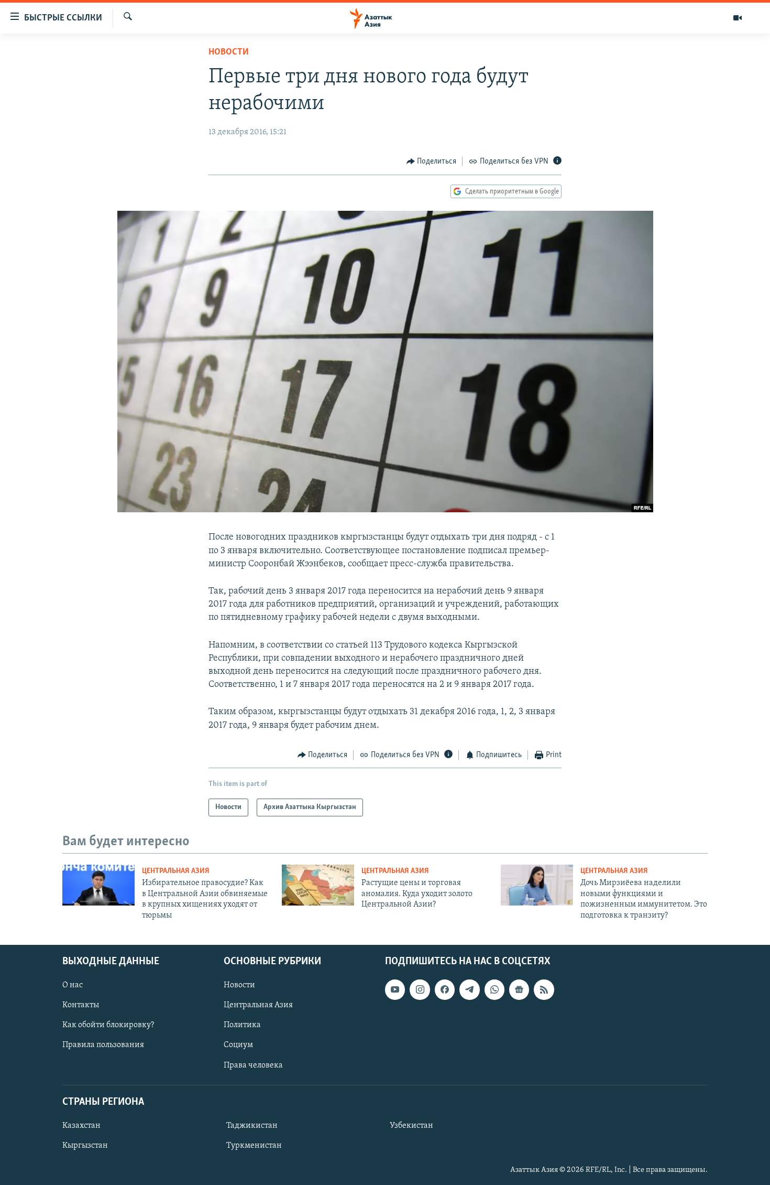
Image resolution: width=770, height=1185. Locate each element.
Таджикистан (252, 1126)
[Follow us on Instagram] (420, 989)
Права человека (253, 1065)
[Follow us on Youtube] (395, 989)
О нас (72, 985)
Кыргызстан (85, 1145)
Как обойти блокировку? (108, 1025)
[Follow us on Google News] (519, 989)
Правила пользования (103, 1045)
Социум (238, 1045)
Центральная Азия (176, 871)
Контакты (80, 1005)
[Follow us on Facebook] (445, 989)
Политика (242, 1025)
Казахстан (81, 1126)
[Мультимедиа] (737, 17)
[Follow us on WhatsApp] (494, 989)
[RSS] (544, 989)
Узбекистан (411, 1126)
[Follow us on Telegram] (469, 989)
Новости (228, 52)
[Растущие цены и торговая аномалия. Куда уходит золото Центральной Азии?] (318, 885)
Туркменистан (254, 1145)
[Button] (431, 161)
